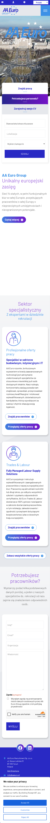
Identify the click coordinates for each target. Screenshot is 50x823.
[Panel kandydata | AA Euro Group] (13, 2)
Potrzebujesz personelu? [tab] (25, 98)
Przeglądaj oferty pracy (20, 426)
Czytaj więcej (12, 219)
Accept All (25, 803)
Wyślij (13, 726)
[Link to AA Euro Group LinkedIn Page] (29, 747)
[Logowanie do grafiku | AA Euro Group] (24, 2)
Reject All (25, 817)
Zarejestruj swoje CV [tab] (25, 108)
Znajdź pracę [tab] (25, 88)
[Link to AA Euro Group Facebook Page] (20, 747)
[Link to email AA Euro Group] (2, 2)
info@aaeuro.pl (13, 775)
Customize (25, 810)
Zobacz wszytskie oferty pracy (23, 555)
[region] (25, 800)
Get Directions (13, 771)
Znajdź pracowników (19, 416)
